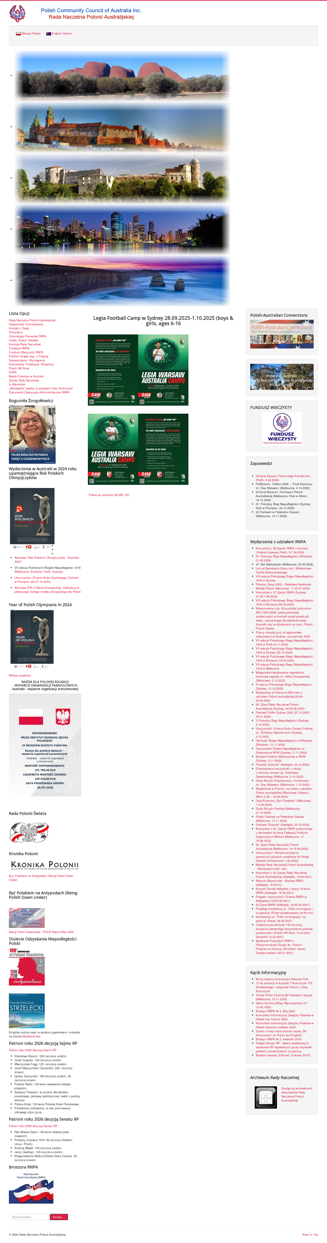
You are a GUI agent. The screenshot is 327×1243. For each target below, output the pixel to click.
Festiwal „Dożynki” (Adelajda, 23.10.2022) (282, 764)
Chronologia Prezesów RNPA (27, 336)
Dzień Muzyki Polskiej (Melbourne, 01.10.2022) (278, 810)
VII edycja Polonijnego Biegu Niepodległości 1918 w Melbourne (284, 666)
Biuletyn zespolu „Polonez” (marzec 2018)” (283, 1055)
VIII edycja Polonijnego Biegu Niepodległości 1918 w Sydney (285, 578)
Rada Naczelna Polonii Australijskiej (32, 320)
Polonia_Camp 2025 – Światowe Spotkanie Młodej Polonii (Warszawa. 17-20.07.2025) (283, 586)
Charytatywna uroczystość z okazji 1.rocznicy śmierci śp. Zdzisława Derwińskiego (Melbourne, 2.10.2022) (279, 772)
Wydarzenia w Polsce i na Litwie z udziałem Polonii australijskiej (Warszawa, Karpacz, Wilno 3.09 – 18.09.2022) (284, 792)
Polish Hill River (19, 368)
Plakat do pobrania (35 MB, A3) (108, 495)
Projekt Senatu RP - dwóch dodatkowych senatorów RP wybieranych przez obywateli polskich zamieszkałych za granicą (284, 1047)
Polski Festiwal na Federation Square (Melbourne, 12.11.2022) (280, 818)
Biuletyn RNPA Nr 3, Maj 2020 (275, 1011)
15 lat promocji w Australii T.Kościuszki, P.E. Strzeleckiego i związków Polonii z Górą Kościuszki (285, 987)
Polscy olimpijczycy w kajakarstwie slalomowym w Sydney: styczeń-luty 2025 (283, 634)
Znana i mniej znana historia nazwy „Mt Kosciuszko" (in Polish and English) (281, 1033)
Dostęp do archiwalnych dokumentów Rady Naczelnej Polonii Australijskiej (296, 1094)
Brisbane (36, 571)
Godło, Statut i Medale (23, 340)
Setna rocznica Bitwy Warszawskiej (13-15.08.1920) (281, 1005)
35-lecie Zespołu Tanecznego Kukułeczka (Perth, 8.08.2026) (283, 478)
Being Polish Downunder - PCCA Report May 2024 (41, 932)
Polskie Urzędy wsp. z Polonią (28, 356)
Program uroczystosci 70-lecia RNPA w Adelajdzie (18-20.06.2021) (281, 899)
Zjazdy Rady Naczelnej (24, 380)
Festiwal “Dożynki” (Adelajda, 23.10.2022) (282, 824)
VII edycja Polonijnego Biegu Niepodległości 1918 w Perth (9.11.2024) (284, 642)
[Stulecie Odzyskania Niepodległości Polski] (27, 966)
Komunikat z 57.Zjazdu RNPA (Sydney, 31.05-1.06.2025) (281, 594)
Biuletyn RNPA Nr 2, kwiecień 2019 (278, 1039)
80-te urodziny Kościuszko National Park (282, 979)
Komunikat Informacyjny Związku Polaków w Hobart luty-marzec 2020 (284, 1017)
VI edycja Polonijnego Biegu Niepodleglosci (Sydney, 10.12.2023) (284, 686)
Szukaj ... (59, 1217)
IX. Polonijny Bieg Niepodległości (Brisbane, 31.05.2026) (284, 558)
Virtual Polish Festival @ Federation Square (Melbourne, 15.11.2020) (284, 997)
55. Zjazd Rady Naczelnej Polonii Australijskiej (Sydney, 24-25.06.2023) (280, 706)
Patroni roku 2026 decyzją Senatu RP (33, 1126)
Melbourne (22, 571)
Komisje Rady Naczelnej (24, 344)
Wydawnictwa (31, 1036)
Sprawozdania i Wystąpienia (27, 360)
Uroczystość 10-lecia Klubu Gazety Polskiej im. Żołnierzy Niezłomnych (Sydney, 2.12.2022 (284, 732)
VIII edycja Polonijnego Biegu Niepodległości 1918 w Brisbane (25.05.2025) (285, 602)
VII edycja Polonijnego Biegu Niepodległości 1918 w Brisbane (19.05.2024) (284, 658)
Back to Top (310, 1234)
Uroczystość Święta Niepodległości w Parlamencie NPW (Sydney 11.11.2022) (281, 750)
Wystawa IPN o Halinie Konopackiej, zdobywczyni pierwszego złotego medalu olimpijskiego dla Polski (47, 589)
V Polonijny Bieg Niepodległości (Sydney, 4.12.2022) (282, 722)
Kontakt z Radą (19, 328)
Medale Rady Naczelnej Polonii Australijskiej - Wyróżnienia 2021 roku (284, 866)
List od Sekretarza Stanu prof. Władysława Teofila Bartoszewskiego (283, 570)
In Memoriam (17, 384)
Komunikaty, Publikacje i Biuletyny (31, 364)
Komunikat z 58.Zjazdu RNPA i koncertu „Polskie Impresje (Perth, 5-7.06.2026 (282, 550)
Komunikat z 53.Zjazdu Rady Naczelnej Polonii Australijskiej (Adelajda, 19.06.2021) (284, 875)
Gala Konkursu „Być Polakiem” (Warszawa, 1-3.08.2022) (283, 802)
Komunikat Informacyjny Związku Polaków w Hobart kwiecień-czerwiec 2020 (284, 1025)
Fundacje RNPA (19, 348)
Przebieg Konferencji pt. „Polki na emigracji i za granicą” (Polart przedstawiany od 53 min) (284, 911)
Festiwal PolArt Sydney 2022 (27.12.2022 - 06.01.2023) (283, 714)
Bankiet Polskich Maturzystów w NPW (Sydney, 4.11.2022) (280, 758)
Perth (47, 571)
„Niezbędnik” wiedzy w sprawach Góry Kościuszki (41, 388)
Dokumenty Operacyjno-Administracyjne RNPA (39, 392)
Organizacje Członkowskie (26, 324)
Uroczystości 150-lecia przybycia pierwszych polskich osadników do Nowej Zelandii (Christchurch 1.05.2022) (282, 856)
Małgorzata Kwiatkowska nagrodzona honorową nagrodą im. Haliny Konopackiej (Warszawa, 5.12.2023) (283, 676)
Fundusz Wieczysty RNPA (26, 352)
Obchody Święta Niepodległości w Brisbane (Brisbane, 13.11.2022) (284, 742)
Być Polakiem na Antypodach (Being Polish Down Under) (41, 878)
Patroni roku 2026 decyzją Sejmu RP (33, 1050)
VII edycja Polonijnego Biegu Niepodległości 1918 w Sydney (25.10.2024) (284, 650)
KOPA (13, 372)
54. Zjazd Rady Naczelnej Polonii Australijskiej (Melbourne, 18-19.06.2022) (282, 846)
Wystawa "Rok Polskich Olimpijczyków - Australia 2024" (46, 559)
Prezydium (16, 332)
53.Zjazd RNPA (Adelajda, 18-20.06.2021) (282, 905)
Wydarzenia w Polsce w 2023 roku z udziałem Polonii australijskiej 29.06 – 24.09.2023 (280, 696)
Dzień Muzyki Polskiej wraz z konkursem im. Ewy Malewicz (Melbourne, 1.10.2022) (283, 782)
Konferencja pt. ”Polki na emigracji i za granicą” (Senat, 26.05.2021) (281, 919)
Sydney (57, 571)
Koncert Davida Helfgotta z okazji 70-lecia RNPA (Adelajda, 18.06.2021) (283, 891)
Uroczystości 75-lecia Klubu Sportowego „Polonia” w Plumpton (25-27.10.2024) (46, 579)
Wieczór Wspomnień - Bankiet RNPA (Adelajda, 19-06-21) (279, 883)
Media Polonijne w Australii (26, 376)
